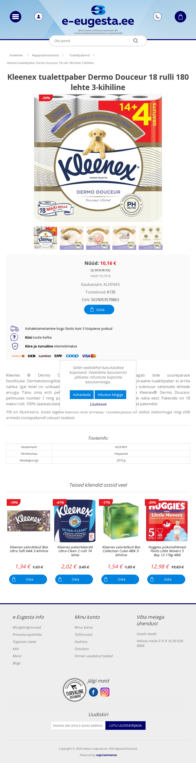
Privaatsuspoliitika (27, 634)
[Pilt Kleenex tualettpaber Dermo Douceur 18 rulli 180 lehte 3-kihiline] (45, 238)
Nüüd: (91, 263)
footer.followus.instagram (104, 692)
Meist (16, 656)
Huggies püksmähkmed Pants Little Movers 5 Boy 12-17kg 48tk (167, 551)
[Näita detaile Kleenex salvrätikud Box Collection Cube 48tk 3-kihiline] (121, 521)
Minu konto (83, 627)
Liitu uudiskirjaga (125, 725)
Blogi (16, 663)
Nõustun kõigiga (110, 394)
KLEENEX (111, 284)
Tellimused (83, 634)
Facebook (93, 692)
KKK (15, 648)
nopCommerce (106, 755)
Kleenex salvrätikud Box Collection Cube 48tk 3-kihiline (121, 551)
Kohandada (82, 394)
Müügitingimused (26, 627)
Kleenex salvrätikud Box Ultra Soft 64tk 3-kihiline (29, 549)
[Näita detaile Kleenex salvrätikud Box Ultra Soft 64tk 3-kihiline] (28, 521)
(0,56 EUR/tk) (100, 270)
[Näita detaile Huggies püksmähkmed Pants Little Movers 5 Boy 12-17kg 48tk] (167, 521)
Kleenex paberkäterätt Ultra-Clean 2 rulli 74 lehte (75, 551)
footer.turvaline (75, 690)
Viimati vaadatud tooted (93, 656)
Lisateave (98, 404)
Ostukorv (81, 648)
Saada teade (146, 633)
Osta (100, 309)
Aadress (80, 641)
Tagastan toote (24, 641)
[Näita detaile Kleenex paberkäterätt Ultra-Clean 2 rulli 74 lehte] (75, 521)
